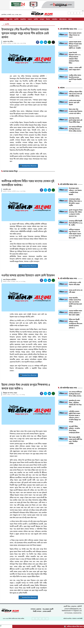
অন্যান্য (70, 19)
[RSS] (81, 13)
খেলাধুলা (42, 19)
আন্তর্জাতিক (23, 19)
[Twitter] (72, 13)
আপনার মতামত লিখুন (10, 171)
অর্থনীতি (36, 19)
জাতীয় (10, 19)
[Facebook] (69, 13)
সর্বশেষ (5, 19)
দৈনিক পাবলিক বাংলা (13, 618)
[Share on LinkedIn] (45, 42)
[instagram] (75, 13)
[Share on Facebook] (37, 42)
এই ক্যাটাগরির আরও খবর (68, 29)
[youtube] (78, 13)
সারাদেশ (30, 19)
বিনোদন (48, 19)
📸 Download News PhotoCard (28, 166)
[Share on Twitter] (41, 42)
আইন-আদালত (62, 19)
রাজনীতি (16, 19)
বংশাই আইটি (79, 618)
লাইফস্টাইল (54, 19)
